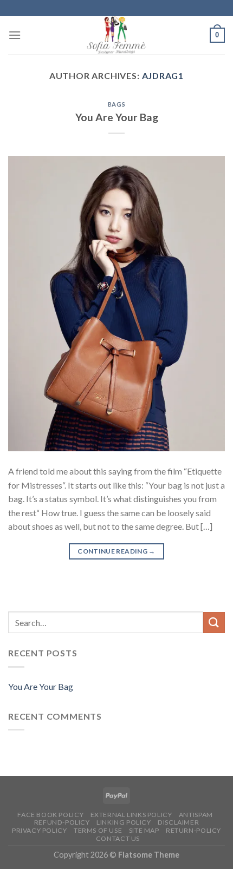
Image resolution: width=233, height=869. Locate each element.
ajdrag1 (163, 75)
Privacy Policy (39, 830)
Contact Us (118, 838)
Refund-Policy (62, 822)
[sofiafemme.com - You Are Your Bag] (116, 35)
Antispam (196, 815)
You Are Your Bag (116, 117)
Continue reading (116, 551)
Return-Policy (193, 830)
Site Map (144, 830)
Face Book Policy (50, 815)
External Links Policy (131, 815)
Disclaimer (178, 822)
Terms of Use (98, 830)
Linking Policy (123, 822)
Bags (116, 104)
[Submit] (214, 622)
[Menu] (14, 35)
